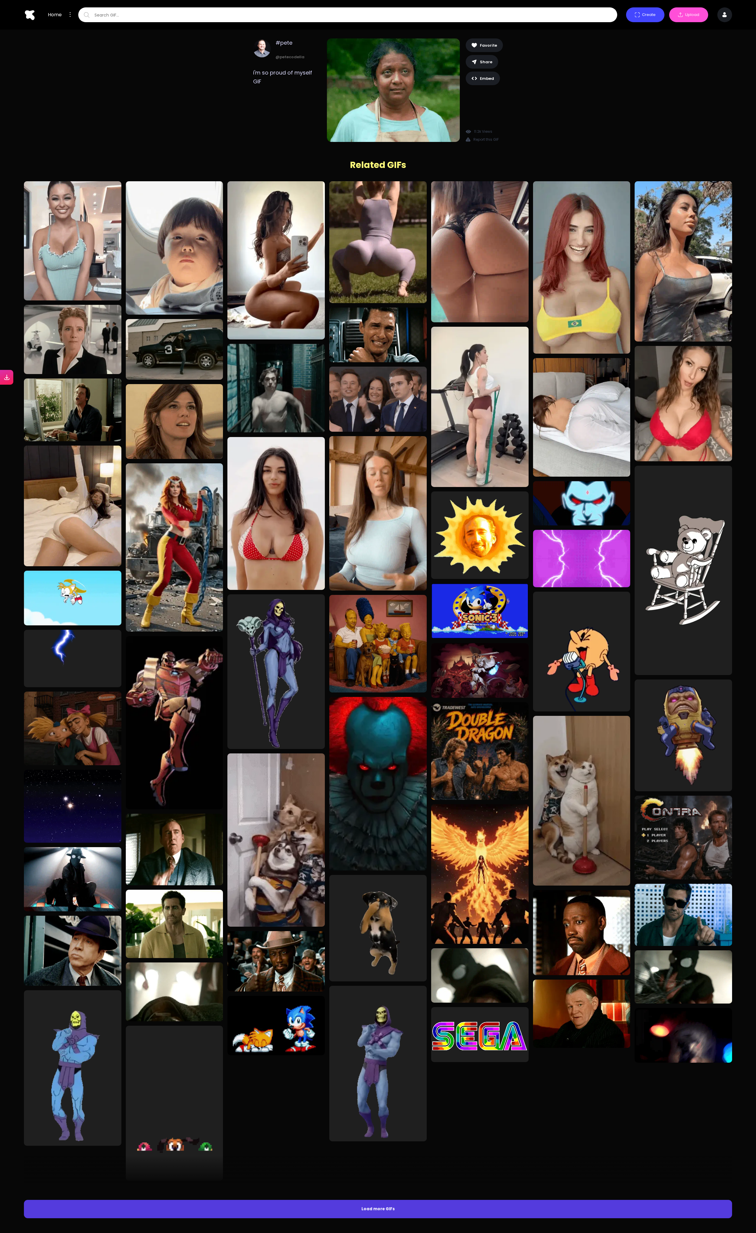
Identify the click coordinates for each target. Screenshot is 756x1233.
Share (486, 62)
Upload (692, 14)
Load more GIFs (378, 1076)
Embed (487, 78)
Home (55, 14)
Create (649, 14)
